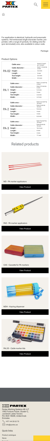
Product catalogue (9, 435)
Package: (45, 51)
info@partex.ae (12, 425)
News (4, 438)
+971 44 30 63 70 (12, 421)
